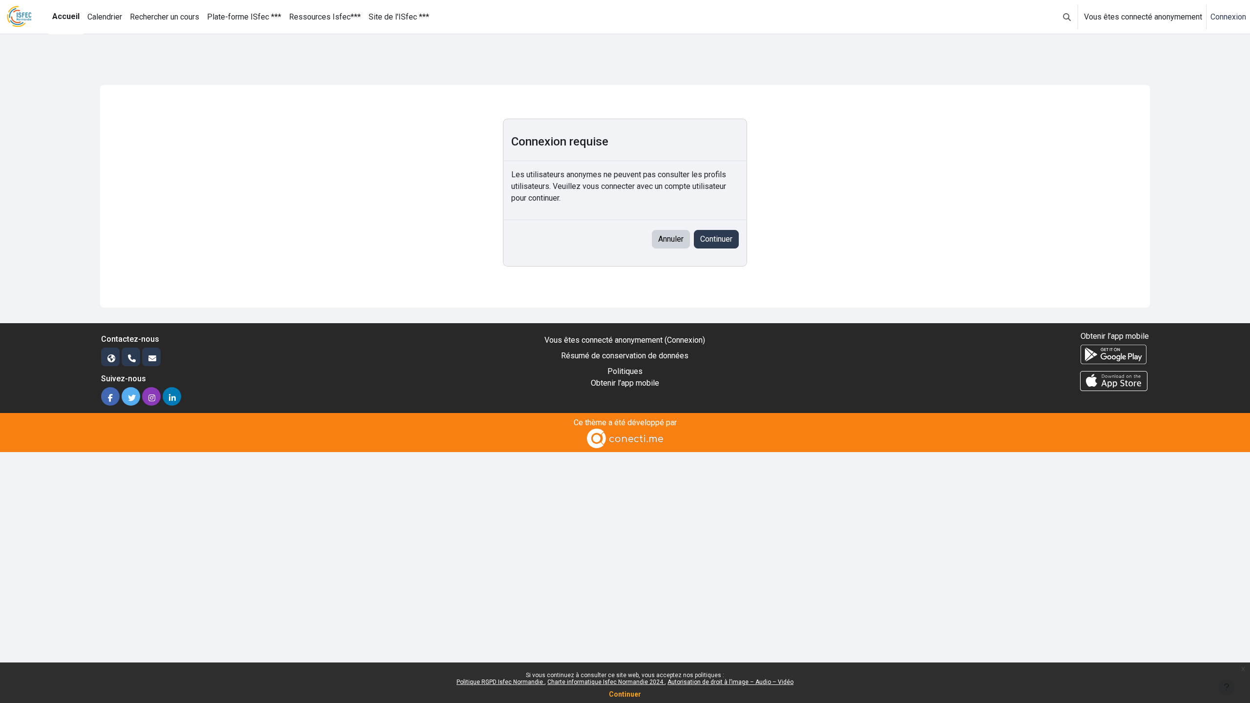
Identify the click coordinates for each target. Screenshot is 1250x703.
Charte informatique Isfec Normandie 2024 (606, 682)
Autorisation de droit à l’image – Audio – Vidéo (730, 682)
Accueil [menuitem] (66, 16)
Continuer (625, 694)
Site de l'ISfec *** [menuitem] (399, 16)
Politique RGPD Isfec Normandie (500, 682)
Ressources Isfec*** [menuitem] (325, 16)
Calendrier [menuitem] (104, 16)
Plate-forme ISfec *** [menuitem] (244, 16)
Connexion (1228, 16)
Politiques (625, 371)
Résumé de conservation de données (624, 355)
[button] (1067, 17)
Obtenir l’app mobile (625, 383)
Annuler (671, 239)
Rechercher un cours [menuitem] (164, 16)
